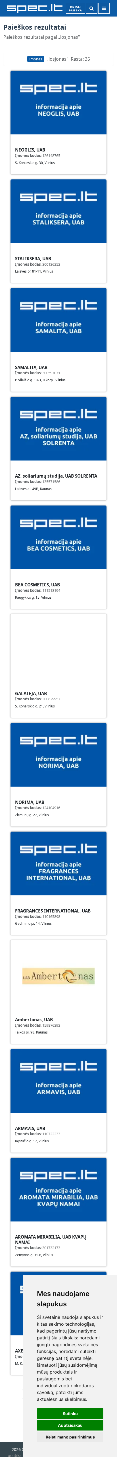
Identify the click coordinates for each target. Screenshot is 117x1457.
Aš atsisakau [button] (70, 1425)
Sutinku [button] (70, 1413)
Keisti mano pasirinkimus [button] (70, 1437)
